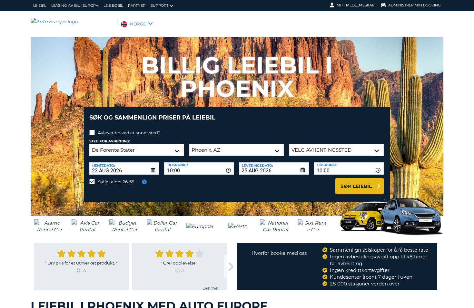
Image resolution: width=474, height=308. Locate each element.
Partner (136, 5)
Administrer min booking (414, 5)
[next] (230, 267)
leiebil (39, 5)
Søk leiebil (356, 186)
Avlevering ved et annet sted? (129, 132)
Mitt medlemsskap (356, 5)
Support (159, 5)
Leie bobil (113, 5)
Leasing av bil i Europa (74, 5)
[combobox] (199, 168)
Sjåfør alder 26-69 (116, 181)
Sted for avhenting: (109, 141)
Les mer (210, 288)
